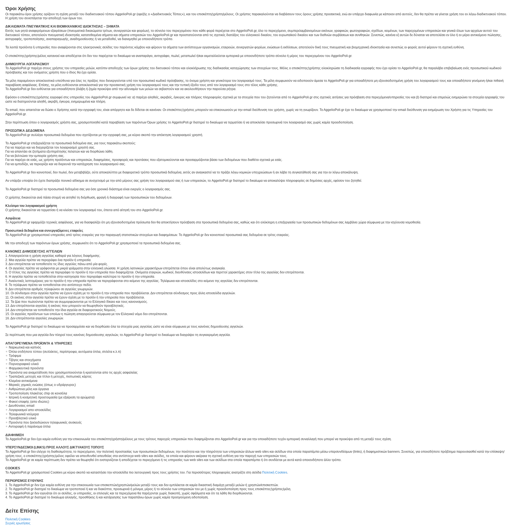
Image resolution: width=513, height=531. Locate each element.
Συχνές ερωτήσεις (17, 523)
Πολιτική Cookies (274, 472)
